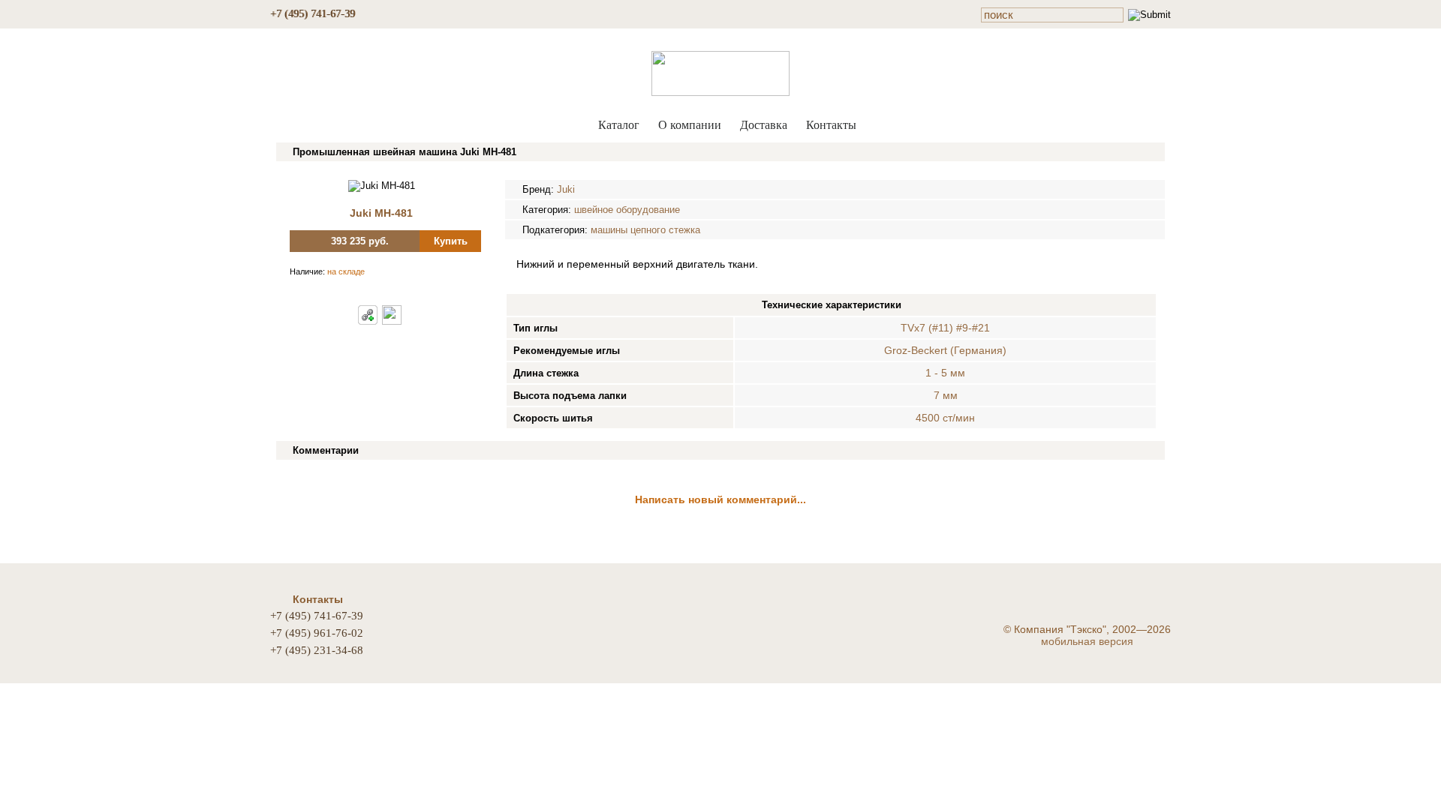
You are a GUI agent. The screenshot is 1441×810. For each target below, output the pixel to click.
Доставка (763, 124)
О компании (689, 124)
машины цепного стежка (645, 230)
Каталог (618, 124)
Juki (566, 189)
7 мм (946, 395)
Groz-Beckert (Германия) (945, 350)
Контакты (831, 124)
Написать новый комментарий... (720, 500)
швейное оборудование (627, 209)
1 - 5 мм (945, 373)
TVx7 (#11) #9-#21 (945, 328)
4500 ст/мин (945, 418)
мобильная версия (1087, 641)
